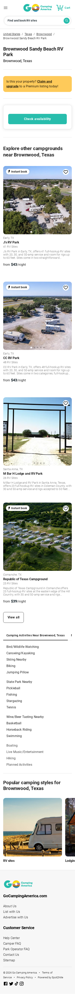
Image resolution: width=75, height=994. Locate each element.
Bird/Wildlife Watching (22, 647)
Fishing (11, 694)
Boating (12, 745)
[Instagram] (21, 984)
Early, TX (8, 238)
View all (14, 617)
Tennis (11, 707)
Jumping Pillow (17, 672)
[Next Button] (67, 199)
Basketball (14, 723)
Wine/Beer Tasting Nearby (25, 717)
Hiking (11, 758)
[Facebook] (6, 984)
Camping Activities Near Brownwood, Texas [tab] (35, 635)
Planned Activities (19, 764)
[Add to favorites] (66, 172)
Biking (10, 666)
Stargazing (14, 701)
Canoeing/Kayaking (20, 653)
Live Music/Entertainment (25, 752)
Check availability (37, 119)
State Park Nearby (19, 682)
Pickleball (13, 688)
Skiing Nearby (16, 659)
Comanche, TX (12, 574)
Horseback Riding (19, 729)
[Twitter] (11, 984)
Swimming (14, 736)
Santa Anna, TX (13, 469)
